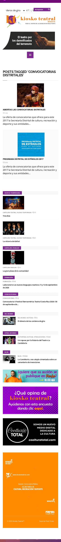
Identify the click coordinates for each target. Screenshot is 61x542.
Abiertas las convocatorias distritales (24, 109)
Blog (19, 356)
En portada (22, 337)
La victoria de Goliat (11, 241)
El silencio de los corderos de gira (31, 321)
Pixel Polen (50, 521)
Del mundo (22, 318)
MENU (30, 55)
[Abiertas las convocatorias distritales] (30, 95)
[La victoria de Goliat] (14, 235)
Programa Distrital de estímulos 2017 (23, 159)
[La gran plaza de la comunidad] (14, 264)
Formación (7, 281)
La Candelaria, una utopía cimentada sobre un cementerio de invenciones (37, 360)
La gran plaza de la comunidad (16, 271)
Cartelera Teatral (9, 212)
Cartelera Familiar (9, 267)
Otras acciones (39, 337)
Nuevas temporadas (24, 212)
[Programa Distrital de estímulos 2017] (31, 144)
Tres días (6, 216)
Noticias (30, 318)
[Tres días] (14, 209)
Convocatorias (8, 298)
